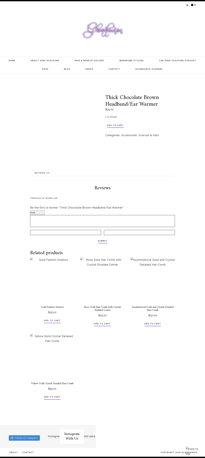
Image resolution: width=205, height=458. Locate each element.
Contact (114, 69)
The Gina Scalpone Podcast (177, 60)
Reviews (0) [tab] (42, 173)
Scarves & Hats (149, 135)
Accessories (129, 135)
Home (12, 60)
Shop (45, 69)
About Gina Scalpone (45, 60)
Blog (67, 69)
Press (89, 69)
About (13, 452)
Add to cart (115, 125)
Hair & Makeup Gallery (89, 60)
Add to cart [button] (52, 320)
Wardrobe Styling (131, 60)
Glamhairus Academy (149, 69)
